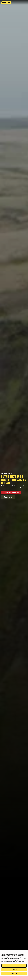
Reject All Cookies (14, 969)
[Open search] (22, 2)
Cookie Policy (23, 962)
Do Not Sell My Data (14, 965)
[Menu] (26, 2)
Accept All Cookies (13, 973)
